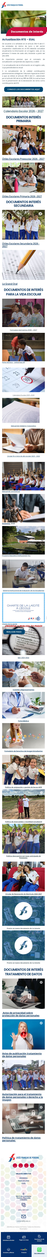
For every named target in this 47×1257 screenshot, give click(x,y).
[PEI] (23, 554)
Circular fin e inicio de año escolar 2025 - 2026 (23, 456)
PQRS (24, 1183)
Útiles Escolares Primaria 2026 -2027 (22, 196)
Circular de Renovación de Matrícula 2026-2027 (23, 894)
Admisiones (23, 1178)
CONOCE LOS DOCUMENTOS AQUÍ (23, 89)
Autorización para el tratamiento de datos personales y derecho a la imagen (22, 1097)
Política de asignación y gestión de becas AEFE (23, 787)
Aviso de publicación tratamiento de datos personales (22, 1055)
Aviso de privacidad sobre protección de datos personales (20, 1014)
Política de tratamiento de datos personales (21, 1139)
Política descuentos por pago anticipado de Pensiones (23, 857)
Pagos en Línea (23, 1181)
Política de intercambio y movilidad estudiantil (23, 822)
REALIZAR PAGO (14, 632)
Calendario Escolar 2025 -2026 (23, 395)
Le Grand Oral (9, 283)
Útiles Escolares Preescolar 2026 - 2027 (23, 158)
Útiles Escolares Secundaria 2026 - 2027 (20, 245)
